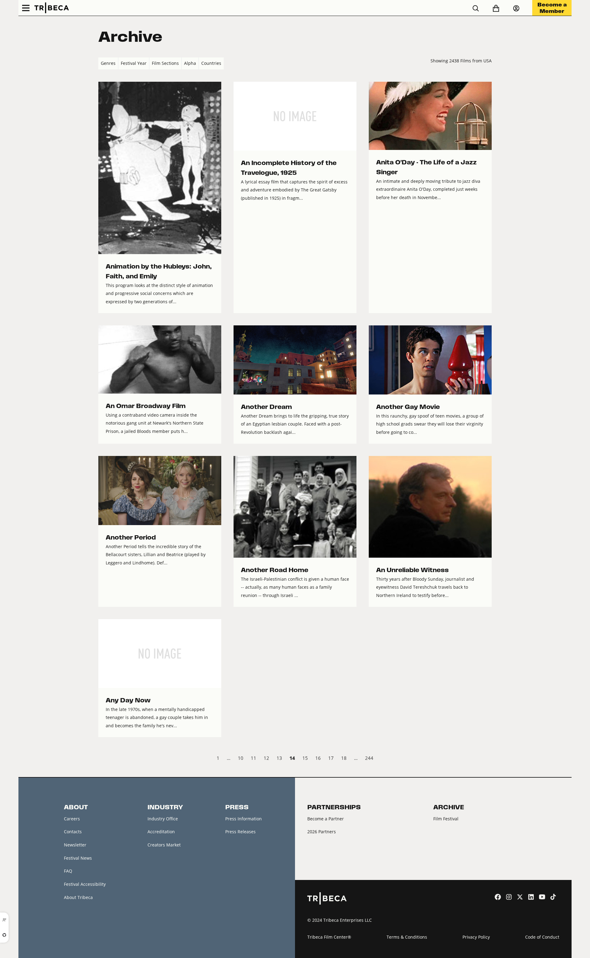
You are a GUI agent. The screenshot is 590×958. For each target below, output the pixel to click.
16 (318, 758)
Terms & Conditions (407, 937)
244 (369, 758)
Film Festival (445, 819)
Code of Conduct (542, 937)
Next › (487, 759)
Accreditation (161, 831)
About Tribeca (78, 897)
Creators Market (164, 845)
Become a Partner (325, 819)
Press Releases (240, 831)
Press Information (243, 819)
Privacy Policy (476, 937)
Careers (72, 819)
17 (331, 758)
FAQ (68, 871)
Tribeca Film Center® (329, 937)
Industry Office (163, 819)
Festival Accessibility (85, 884)
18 (344, 758)
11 (253, 758)
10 (240, 758)
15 (305, 758)
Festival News (78, 858)
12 (266, 758)
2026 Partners (321, 831)
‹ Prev (103, 759)
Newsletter (75, 845)
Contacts (73, 831)
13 (279, 758)
